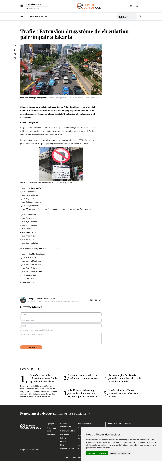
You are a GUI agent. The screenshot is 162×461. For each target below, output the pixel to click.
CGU (62, 445)
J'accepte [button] (91, 453)
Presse (63, 441)
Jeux (79, 445)
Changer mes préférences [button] (120, 453)
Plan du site (67, 457)
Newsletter (51, 434)
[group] (134, 16)
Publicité (63, 438)
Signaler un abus (67, 448)
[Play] (134, 16)
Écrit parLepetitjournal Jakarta (34, 97)
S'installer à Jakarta (38, 16)
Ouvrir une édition (67, 431)
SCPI (80, 431)
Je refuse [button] (102, 453)
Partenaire (64, 434)
